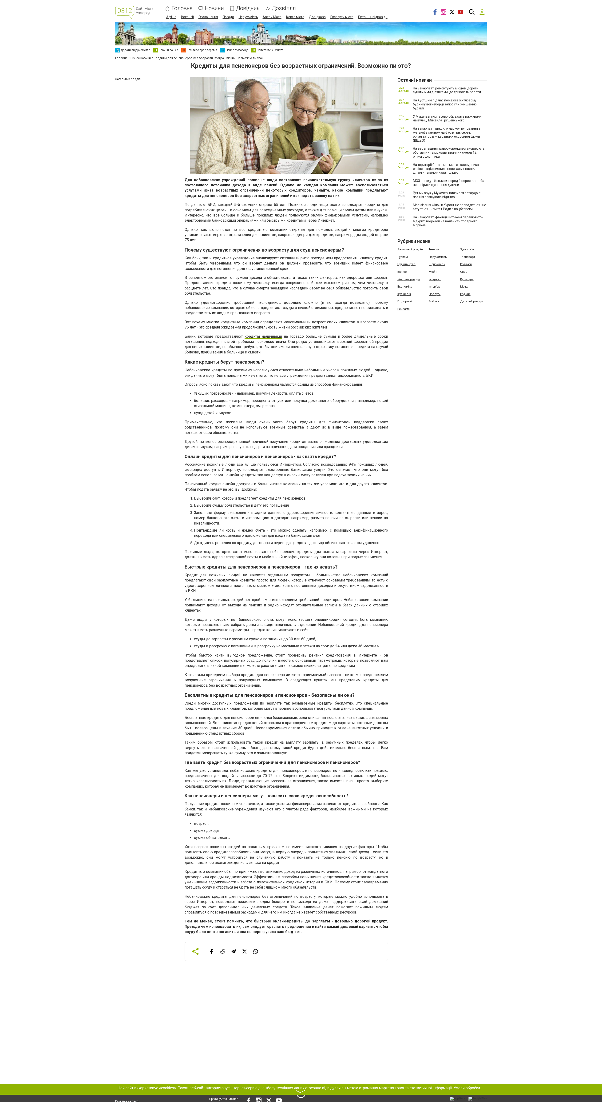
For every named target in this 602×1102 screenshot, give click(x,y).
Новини (214, 8)
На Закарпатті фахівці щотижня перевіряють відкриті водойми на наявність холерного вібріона (448, 221)
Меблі (433, 271)
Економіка (404, 286)
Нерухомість (248, 17)
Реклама (403, 309)
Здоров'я (467, 249)
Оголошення (208, 17)
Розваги (466, 264)
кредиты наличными (263, 336)
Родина (465, 294)
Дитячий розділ (471, 301)
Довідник (248, 8)
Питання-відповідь (373, 17)
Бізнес (402, 271)
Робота (434, 301)
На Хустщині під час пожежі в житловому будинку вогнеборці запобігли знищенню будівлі (445, 104)
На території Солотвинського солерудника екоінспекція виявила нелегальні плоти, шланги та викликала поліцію (446, 169)
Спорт (464, 271)
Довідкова (317, 17)
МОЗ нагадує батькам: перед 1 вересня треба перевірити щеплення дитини (448, 183)
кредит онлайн (222, 484)
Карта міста (295, 17)
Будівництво (406, 264)
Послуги (434, 294)
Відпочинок (437, 264)
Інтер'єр (434, 286)
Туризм (402, 257)
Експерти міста (341, 17)
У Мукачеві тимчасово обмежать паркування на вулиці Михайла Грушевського (448, 118)
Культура (467, 279)
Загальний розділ (410, 249)
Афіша (171, 17)
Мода (464, 286)
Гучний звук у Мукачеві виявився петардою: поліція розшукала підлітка (447, 195)
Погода (228, 17)
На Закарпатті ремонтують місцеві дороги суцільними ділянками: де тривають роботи (447, 90)
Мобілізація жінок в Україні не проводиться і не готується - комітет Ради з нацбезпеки (449, 207)
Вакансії (187, 17)
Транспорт (467, 257)
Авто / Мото (272, 17)
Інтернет (435, 279)
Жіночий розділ (408, 279)
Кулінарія (404, 294)
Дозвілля (284, 8)
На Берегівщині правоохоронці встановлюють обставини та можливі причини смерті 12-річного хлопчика (449, 152)
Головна (182, 8)
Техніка (434, 249)
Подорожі (404, 301)
